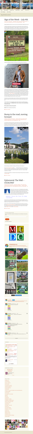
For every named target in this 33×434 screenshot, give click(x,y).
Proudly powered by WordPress (8, 432)
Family (17, 21)
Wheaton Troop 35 (7, 411)
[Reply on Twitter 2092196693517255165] (8, 335)
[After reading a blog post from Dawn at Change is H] (22, 265)
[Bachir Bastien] (12, 426)
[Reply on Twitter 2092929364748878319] (8, 320)
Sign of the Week (23, 21)
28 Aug (17, 303)
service (15, 22)
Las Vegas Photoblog (7, 391)
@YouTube (9, 334)
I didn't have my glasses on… (8, 386)
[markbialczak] (10, 428)
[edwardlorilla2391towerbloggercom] (18, 426)
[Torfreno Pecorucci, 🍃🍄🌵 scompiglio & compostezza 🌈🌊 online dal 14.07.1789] (16, 424)
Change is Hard (7, 380)
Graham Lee (9, 355)
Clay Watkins (9, 303)
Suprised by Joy (7, 406)
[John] (6, 426)
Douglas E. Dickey (8, 206)
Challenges (15, 21)
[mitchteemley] (23, 426)
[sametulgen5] (20, 422)
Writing (26, 21)
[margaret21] (6, 420)
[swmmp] (20, 426)
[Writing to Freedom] (18, 420)
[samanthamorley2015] (27, 424)
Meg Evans (6, 395)
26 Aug (17, 323)
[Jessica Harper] (23, 420)
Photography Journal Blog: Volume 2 (9, 400)
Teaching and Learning (7, 119)
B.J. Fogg (8, 347)
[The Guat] (10, 422)
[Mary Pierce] (12, 420)
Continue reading (7, 173)
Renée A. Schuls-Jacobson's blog (9, 401)
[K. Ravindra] (14, 426)
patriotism (5, 120)
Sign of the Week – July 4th (16, 19)
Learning (19, 21)
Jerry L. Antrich (12, 186)
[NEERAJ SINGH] (25, 426)
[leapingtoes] (16, 420)
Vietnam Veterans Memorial (11, 204)
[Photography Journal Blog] (8, 424)
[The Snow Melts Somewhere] (20, 424)
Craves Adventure (7, 381)
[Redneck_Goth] (27, 420)
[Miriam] (25, 422)
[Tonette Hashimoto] (14, 420)
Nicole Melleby (9, 360)
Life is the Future (7, 392)
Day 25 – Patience (12, 93)
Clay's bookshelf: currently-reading (11, 344)
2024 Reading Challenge (10, 370)
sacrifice (10, 120)
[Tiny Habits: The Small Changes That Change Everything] (6, 346)
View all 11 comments (7, 175)
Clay (24, 22)
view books (13, 375)
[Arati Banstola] (6, 422)
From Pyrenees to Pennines (8, 385)
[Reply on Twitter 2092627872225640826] (8, 330)
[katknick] (12, 428)
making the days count (11, 22)
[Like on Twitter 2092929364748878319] (11, 320)
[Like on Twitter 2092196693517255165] (11, 335)
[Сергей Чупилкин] (25, 424)
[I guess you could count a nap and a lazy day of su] (10, 288)
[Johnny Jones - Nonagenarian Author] (27, 422)
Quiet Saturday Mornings (9, 167)
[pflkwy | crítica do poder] (12, 424)
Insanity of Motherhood (8, 387)
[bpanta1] (8, 428)
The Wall (23, 186)
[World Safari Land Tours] (27, 426)
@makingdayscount (14, 303)
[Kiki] (10, 424)
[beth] (6, 428)
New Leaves (6, 396)
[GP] (18, 424)
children (23, 185)
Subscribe (7, 219)
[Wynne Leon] (23, 424)
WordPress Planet (7, 416)
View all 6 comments (7, 208)
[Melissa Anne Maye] (16, 422)
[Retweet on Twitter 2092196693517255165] (9, 335)
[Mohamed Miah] (16, 428)
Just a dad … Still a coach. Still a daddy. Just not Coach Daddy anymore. (13, 390)
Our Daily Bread (7, 397)
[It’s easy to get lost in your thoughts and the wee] (22, 276)
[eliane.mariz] (14, 428)
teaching (18, 22)
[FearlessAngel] (14, 422)
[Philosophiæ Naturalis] (20, 420)
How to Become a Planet (10, 359)
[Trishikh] (25, 420)
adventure (16, 184)
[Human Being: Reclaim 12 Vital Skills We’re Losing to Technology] (6, 354)
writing (17, 120)
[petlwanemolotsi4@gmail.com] (18, 422)
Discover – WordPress (8, 382)
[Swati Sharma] (12, 422)
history (21, 118)
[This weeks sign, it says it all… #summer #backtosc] (10, 253)
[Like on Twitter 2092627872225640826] (11, 330)
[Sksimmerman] (8, 420)
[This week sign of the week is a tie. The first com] (10, 265)
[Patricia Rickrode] (23, 422)
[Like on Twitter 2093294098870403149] (11, 311)
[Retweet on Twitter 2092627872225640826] (9, 330)
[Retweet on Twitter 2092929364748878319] (9, 320)
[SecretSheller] (8, 426)
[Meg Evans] (6, 424)
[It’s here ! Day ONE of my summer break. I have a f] (22, 288)
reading (8, 120)
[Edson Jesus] (14, 424)
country (17, 118)
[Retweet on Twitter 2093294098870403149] (9, 311)
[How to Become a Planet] (6, 360)
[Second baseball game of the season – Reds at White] (22, 253)
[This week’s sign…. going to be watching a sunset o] (10, 276)
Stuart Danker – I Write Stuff (8, 405)
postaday (8, 185)
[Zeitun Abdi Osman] (8, 422)
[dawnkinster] (16, 426)
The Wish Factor (7, 410)
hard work (7, 22)
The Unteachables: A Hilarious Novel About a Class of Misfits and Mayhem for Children (11, 350)
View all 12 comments (7, 109)
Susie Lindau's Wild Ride (8, 407)
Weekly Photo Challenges (18, 185)
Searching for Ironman (7, 402)
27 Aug (17, 313)
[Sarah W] (10, 420)
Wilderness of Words (7, 412)
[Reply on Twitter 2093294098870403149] (8, 311)
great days (14, 119)
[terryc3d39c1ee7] (10, 426)
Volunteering (20, 22)
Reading (23, 118)
